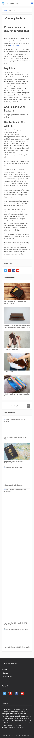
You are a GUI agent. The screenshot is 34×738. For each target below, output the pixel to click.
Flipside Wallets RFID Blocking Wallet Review (16, 395)
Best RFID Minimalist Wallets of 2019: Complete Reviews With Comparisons (17, 326)
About (5, 670)
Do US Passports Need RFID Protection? (13, 462)
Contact (5, 673)
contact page (14, 45)
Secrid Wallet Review (11, 350)
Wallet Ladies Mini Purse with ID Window (15, 438)
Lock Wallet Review (10, 372)
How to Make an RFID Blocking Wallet (17, 647)
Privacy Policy (7, 676)
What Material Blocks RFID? (13, 485)
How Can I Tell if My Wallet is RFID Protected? (15, 624)
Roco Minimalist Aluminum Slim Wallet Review (15, 302)
